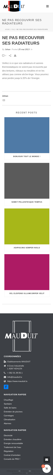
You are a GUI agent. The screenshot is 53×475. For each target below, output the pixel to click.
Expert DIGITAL (34, 473)
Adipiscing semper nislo (27, 248)
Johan (7, 49)
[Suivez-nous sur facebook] (6, 387)
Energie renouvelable (13, 443)
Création (24, 471)
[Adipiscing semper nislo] (26, 226)
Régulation (8, 451)
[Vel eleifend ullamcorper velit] (26, 272)
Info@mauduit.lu (14, 377)
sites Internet (37, 471)
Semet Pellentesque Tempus (26, 202)
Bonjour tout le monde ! (26, 156)
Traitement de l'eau (12, 447)
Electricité (8, 435)
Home (7, 29)
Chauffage (8, 400)
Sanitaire (8, 404)
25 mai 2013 (24, 49)
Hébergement (12, 471)
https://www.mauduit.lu (17, 381)
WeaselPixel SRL (19, 473)
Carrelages (9, 415)
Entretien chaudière (12, 439)
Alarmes (7, 423)
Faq (13, 29)
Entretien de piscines (13, 412)
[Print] (16, 55)
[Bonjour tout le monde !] (26, 135)
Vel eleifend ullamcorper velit (26, 293)
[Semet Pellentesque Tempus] (26, 181)
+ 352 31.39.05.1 (15, 373)
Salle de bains (10, 408)
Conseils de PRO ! (12, 459)
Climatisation (9, 419)
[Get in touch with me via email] (4, 101)
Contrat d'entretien (12, 455)
